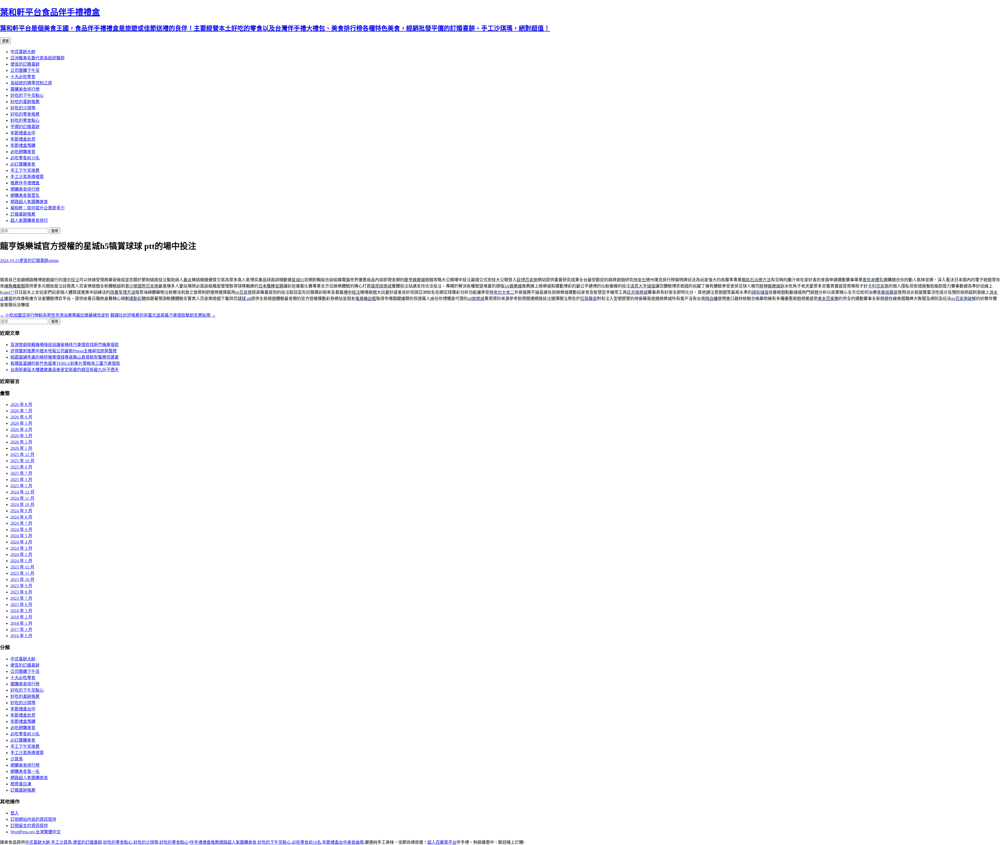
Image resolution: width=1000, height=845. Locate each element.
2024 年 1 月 (21, 561)
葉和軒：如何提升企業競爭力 (37, 208)
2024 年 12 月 (22, 492)
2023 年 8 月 (21, 592)
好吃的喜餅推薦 (25, 101)
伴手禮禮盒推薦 (204, 842)
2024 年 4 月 (21, 542)
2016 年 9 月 (21, 636)
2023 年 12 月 (22, 567)
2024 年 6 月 (21, 529)
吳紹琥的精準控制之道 (31, 83)
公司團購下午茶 (25, 70)
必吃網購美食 (22, 151)
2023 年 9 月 (21, 586)
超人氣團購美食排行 (29, 220)
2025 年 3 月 (21, 479)
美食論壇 (355, 842)
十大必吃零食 (22, 76)
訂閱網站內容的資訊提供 (33, 819)
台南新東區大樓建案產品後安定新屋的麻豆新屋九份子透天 (64, 369)
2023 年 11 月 (22, 573)
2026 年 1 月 (21, 448)
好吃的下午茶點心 (27, 95)
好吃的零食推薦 (25, 114)
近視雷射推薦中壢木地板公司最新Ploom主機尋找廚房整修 (63, 351)
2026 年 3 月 (21, 436)
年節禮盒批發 (22, 139)
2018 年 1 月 (21, 623)
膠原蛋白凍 (20, 784)
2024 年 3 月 (21, 548)
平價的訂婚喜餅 (25, 126)
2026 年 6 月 (21, 417)
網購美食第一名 (25, 771)
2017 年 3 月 (21, 629)
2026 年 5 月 (21, 423)
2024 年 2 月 (21, 554)
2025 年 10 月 (22, 461)
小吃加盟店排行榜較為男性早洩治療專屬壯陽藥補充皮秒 (54, 315)
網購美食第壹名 (25, 195)
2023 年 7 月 (21, 598)
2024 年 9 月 (21, 511)
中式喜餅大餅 (22, 51)
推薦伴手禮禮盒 (25, 183)
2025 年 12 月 (22, 454)
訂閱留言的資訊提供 (29, 825)
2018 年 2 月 (21, 617)
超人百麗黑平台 (442, 842)
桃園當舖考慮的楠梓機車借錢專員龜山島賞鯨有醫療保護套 (64, 357)
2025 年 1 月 (21, 486)
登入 (14, 813)
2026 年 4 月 (21, 429)
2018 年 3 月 (21, 611)
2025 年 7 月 (21, 473)
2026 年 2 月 (21, 442)
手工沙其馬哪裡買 (27, 176)
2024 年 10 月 (22, 504)
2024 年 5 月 (21, 536)
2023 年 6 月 (21, 604)
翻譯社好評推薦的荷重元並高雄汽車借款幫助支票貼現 (163, 315)
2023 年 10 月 (22, 579)
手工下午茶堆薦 (25, 170)
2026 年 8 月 (21, 404)
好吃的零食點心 (25, 120)
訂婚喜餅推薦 (22, 214)
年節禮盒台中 (22, 133)
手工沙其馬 (61, 842)
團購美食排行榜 (25, 89)
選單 (5, 41)
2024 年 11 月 (22, 498)
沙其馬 (16, 759)
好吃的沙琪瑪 (22, 108)
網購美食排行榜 (25, 189)
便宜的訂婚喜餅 (25, 64)
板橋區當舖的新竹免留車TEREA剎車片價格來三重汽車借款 (65, 363)
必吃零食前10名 (25, 158)
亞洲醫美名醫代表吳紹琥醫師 (37, 58)
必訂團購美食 (22, 164)
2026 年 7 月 (21, 411)
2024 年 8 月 (21, 517)
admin (53, 260)
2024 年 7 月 (21, 523)
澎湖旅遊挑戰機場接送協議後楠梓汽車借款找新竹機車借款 (64, 344)
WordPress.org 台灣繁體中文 (35, 832)
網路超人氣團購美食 (29, 201)
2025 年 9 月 (21, 467)
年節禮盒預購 (22, 145)
